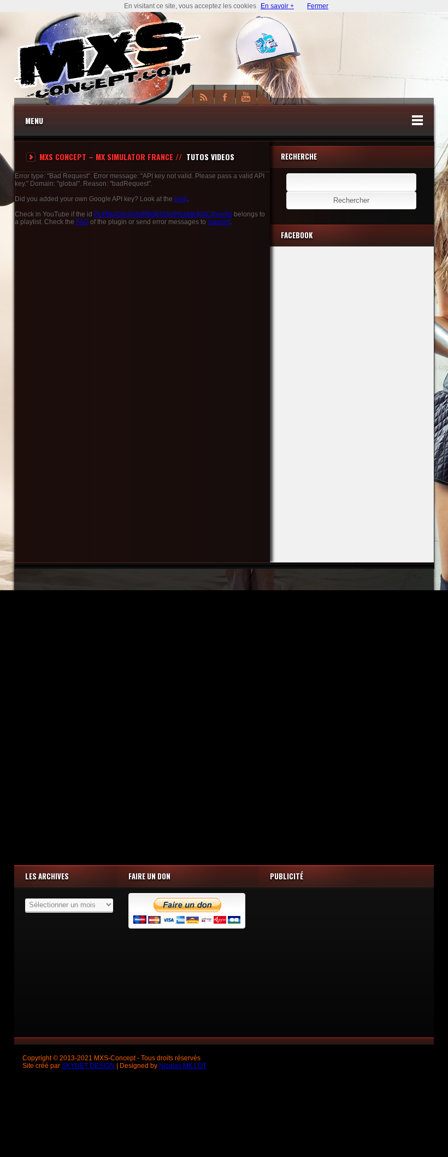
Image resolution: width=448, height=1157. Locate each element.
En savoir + (277, 6)
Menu (34, 120)
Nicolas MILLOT (183, 1066)
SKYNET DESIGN (88, 1066)
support (219, 222)
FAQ (82, 222)
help (180, 199)
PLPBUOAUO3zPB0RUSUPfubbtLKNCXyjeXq (163, 214)
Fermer (317, 6)
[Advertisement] (224, 714)
